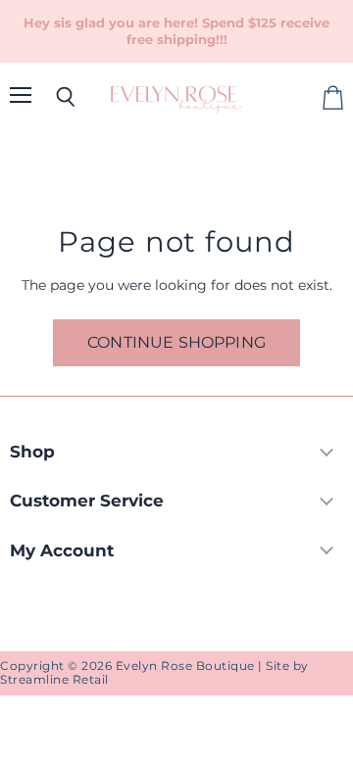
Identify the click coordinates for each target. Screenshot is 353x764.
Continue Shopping (176, 342)
